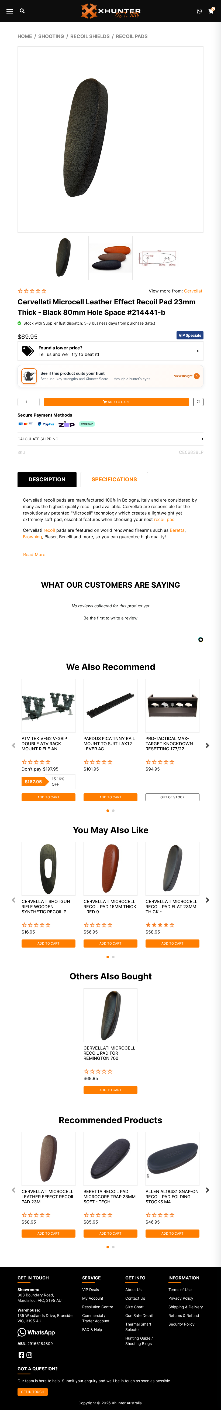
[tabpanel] (49, 740)
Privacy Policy (180, 1298)
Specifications (114, 479)
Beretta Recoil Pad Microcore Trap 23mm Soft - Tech (110, 1196)
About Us (133, 1289)
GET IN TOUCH (32, 1392)
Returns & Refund (183, 1315)
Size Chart (134, 1307)
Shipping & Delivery (185, 1307)
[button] (79, 291)
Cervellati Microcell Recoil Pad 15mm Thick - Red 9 (110, 906)
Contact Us (135, 1298)
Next (207, 745)
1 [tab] (107, 810)
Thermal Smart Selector (138, 1327)
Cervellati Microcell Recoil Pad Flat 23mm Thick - (171, 906)
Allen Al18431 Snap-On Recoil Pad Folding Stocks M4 (172, 1196)
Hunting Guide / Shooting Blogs (139, 1341)
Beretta (177, 530)
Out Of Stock (172, 797)
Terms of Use (180, 1289)
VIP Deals (90, 1289)
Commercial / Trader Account (95, 1318)
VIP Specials (190, 335)
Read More (34, 554)
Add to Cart (118, 402)
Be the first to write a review (110, 618)
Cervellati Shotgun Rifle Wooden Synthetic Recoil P (46, 906)
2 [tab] (113, 810)
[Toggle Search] (22, 11)
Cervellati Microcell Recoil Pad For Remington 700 (109, 1053)
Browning (32, 536)
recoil (49, 530)
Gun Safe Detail (139, 1315)
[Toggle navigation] (9, 11)
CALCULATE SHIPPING (38, 439)
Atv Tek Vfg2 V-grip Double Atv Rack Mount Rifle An (44, 743)
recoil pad (164, 519)
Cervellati (193, 291)
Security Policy (181, 1324)
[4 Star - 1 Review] (172, 925)
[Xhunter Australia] (110, 11)
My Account (92, 1298)
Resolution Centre (97, 1307)
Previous (13, 745)
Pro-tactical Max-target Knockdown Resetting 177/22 (169, 743)
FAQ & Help (92, 1329)
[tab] (47, 479)
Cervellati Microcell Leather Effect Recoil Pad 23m (48, 1196)
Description (47, 479)
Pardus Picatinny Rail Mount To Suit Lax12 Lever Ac (109, 743)
